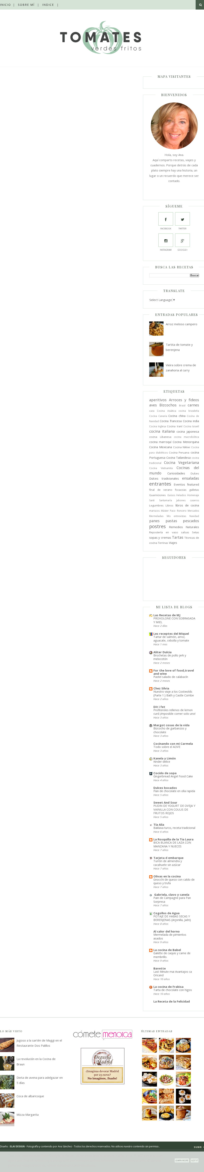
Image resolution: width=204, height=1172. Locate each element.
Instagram (166, 249)
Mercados (193, 510)
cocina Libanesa (160, 437)
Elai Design (17, 1146)
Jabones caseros (187, 500)
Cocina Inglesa (157, 426)
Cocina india (191, 421)
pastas (171, 520)
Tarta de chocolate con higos (172, 990)
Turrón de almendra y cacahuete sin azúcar (167, 863)
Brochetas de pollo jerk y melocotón (169, 657)
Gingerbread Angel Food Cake (173, 776)
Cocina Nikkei (181, 447)
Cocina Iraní (174, 426)
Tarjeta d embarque (168, 858)
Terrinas (163, 543)
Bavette (159, 968)
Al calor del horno (166, 931)
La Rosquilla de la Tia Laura (173, 839)
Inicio (5, 5)
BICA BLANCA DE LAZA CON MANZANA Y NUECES (172, 844)
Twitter (182, 228)
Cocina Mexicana (160, 447)
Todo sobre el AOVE (166, 747)
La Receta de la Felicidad (171, 1001)
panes (154, 520)
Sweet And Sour (165, 802)
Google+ (182, 249)
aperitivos (158, 399)
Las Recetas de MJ (166, 615)
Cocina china (176, 416)
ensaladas (190, 478)
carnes (193, 405)
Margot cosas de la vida (171, 725)
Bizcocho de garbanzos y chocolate (169, 730)
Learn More (181, 1160)
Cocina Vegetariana (181, 462)
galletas (194, 490)
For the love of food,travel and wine (173, 672)
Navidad (194, 516)
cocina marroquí (160, 442)
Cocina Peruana (179, 452)
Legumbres (156, 505)
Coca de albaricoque (30, 1096)
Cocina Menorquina (186, 442)
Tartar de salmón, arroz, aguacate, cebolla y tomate (171, 638)
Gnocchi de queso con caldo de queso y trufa (174, 881)
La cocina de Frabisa (168, 987)
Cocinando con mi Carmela (173, 744)
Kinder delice (161, 761)
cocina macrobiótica (186, 437)
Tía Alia (158, 824)
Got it (194, 1160)
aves (153, 405)
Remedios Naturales (184, 527)
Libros (169, 505)
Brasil (182, 405)
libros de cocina (187, 505)
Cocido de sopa (165, 773)
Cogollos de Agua (166, 913)
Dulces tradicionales (164, 478)
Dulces (195, 473)
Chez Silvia (161, 688)
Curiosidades (176, 473)
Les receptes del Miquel (171, 634)
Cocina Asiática (166, 411)
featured (193, 484)
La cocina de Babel (167, 950)
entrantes (160, 483)
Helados (181, 495)
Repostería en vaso (163, 532)
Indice (48, 5)
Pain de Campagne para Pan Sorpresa (172, 899)
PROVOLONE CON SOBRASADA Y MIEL (174, 620)
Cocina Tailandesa (178, 457)
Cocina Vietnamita (161, 468)
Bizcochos (168, 405)
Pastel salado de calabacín (170, 677)
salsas (185, 532)
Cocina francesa (170, 421)
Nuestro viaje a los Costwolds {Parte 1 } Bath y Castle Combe (173, 693)
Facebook (165, 228)
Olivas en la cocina (167, 876)
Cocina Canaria (158, 416)
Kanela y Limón (164, 758)
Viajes (173, 543)
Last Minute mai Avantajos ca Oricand (172, 973)
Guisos (171, 495)
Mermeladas (156, 516)
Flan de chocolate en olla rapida (174, 791)
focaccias (180, 490)
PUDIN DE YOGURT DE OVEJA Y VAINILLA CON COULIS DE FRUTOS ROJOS (174, 809)
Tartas (177, 537)
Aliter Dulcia (162, 652)
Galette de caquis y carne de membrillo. (171, 955)
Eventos (179, 484)
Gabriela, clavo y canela (171, 895)
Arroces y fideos (184, 399)
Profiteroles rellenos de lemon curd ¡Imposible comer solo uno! (174, 712)
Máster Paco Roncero (173, 510)
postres (157, 526)
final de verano (160, 490)
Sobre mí (26, 5)
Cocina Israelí (191, 426)
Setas (195, 532)
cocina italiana (162, 431)
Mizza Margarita (28, 1115)
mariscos (154, 510)
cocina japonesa (188, 431)
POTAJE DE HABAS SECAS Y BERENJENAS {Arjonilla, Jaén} (172, 918)
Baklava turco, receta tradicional (174, 828)
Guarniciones (157, 495)
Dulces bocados (165, 788)
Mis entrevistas (176, 516)
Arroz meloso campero (181, 324)
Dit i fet (159, 707)
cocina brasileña (188, 411)
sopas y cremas (160, 537)
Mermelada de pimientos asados (169, 936)
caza (151, 411)
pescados (191, 520)
